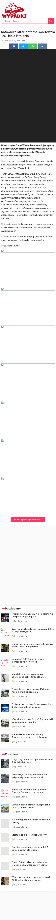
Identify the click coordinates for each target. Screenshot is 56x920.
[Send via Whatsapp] (32, 46)
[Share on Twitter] (23, 46)
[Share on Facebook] (13, 46)
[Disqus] (28, 563)
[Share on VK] (42, 46)
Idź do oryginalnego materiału (27, 519)
